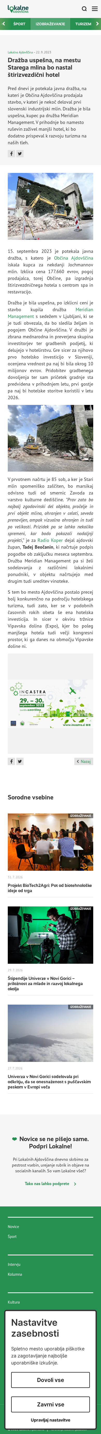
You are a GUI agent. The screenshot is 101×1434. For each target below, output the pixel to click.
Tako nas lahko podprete (47, 1183)
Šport (19, 24)
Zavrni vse (50, 1404)
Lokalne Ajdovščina (20, 52)
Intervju (14, 1264)
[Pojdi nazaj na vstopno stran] (18, 9)
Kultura (14, 1302)
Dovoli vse (50, 1380)
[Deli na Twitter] (20, 153)
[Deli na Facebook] (11, 153)
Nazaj (86, 761)
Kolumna (15, 1274)
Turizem (83, 24)
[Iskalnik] (82, 9)
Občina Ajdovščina (73, 258)
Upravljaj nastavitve (50, 1420)
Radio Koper (50, 540)
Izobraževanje (50, 24)
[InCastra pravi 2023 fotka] (50, 706)
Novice (13, 1226)
